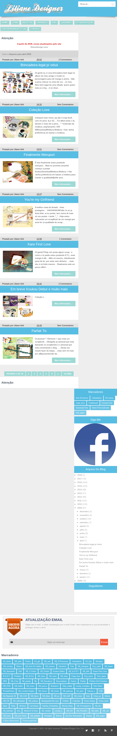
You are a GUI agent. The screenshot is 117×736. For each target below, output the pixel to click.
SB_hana (41, 676)
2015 (79, 486)
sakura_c (91, 691)
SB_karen (108, 666)
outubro (83, 519)
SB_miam (78, 696)
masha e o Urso (31, 711)
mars (5, 706)
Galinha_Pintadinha (50, 706)
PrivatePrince (8, 691)
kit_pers (80, 691)
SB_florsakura (46, 681)
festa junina (89, 701)
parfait (83, 681)
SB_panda (26, 681)
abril (82, 540)
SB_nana (53, 676)
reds (13, 706)
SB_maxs (30, 686)
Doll (20, 671)
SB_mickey (8, 666)
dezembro (84, 511)
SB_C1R (23, 696)
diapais (89, 716)
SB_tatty (64, 676)
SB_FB (6, 701)
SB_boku (95, 711)
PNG (54, 23)
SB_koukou (50, 666)
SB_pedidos (35, 716)
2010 (79, 504)
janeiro (83, 577)
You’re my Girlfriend (39, 199)
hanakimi (62, 666)
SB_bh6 (86, 671)
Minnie (107, 696)
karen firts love (100, 671)
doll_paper (80, 413)
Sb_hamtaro (8, 711)
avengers (48, 716)
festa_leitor (103, 701)
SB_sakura (33, 701)
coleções (76, 701)
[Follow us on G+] (98, 730)
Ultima (67, 374)
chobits (65, 701)
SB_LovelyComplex (26, 691)
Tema (15, 23)
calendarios (97, 398)
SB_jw (56, 696)
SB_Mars (46, 696)
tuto (72, 666)
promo (28, 661)
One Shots (97, 686)
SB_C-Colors (31, 671)
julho (82, 530)
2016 (79, 482)
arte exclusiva (82, 398)
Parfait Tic (39, 331)
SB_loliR (66, 696)
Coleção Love (39, 110)
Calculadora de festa (14, 29)
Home (5, 23)
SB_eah (47, 661)
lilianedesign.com (39, 47)
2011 (79, 500)
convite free (107, 403)
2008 (79, 581)
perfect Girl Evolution (98, 681)
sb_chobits (46, 711)
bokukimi (54, 686)
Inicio (4, 54)
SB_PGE (7, 686)
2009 (79, 508)
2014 (79, 489)
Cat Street (34, 706)
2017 (79, 479)
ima (18, 711)
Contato (35, 29)
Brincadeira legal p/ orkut (39, 65)
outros (73, 681)
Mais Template (82, 728)
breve (19, 666)
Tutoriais (66, 23)
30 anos (22, 706)
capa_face (80, 403)
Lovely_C (58, 711)
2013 (79, 493)
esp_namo (88, 676)
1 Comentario (65, 239)
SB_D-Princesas (61, 661)
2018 (79, 475)
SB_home (55, 691)
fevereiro (84, 573)
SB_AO (69, 711)
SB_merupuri (83, 666)
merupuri (99, 661)
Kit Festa (27, 23)
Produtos (42, 23)
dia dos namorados (74, 716)
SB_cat (106, 711)
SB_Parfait (44, 671)
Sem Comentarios (65, 104)
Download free (82, 408)
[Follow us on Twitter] (86, 730)
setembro (84, 522)
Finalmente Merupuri (39, 155)
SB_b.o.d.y (73, 671)
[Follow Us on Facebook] (92, 730)
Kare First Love (39, 244)
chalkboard (93, 403)
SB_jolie (17, 661)
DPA (5, 681)
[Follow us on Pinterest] (111, 730)
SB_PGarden (81, 711)
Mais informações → (64, 94)
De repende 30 (9, 696)
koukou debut (59, 671)
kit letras (109, 398)
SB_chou (7, 716)
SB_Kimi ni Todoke (33, 666)
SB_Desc (35, 696)
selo (88, 696)
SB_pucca (42, 686)
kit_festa (7, 661)
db (35, 681)
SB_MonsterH (9, 671)
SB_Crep (14, 681)
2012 (79, 497)
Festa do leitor (84, 23)
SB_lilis (98, 706)
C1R (101, 691)
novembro (84, 515)
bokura (59, 716)
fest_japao (101, 676)
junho (82, 533)
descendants (61, 681)
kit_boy (88, 661)
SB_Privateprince (84, 706)
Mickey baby (67, 706)
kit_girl (37, 661)
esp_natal (96, 666)
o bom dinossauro (11, 721)
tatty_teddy (67, 686)
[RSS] (105, 730)
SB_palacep (68, 691)
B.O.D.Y (6, 676)
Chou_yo (97, 696)
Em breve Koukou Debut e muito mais (39, 289)
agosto (83, 526)
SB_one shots (21, 716)
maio (82, 537)
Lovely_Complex (83, 686)
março (83, 570)
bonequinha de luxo (50, 701)
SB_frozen (42, 691)
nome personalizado (100, 408)
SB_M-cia (29, 676)
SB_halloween (19, 701)
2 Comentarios (65, 59)
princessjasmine (29, 721)
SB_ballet (19, 686)
